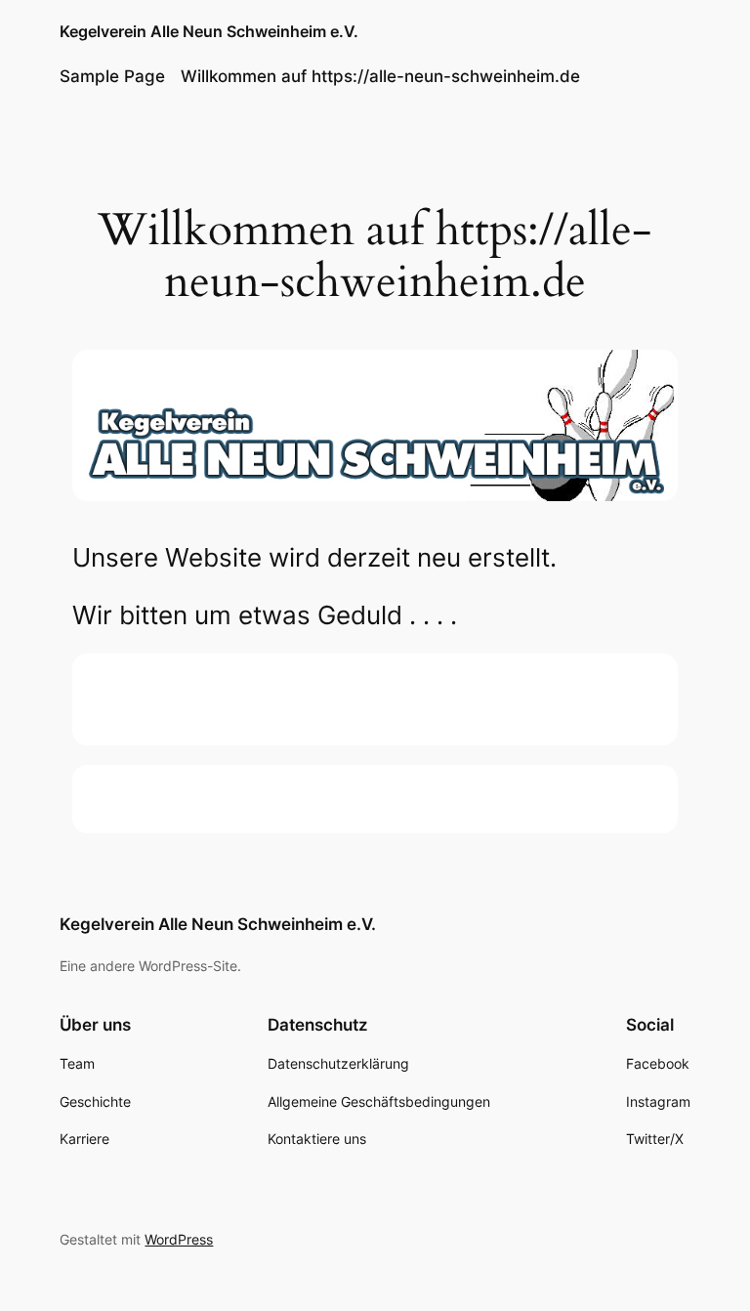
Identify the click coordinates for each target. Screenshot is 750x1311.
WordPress (179, 1239)
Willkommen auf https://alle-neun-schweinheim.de (380, 76)
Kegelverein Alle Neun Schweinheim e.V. (209, 31)
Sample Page (112, 76)
